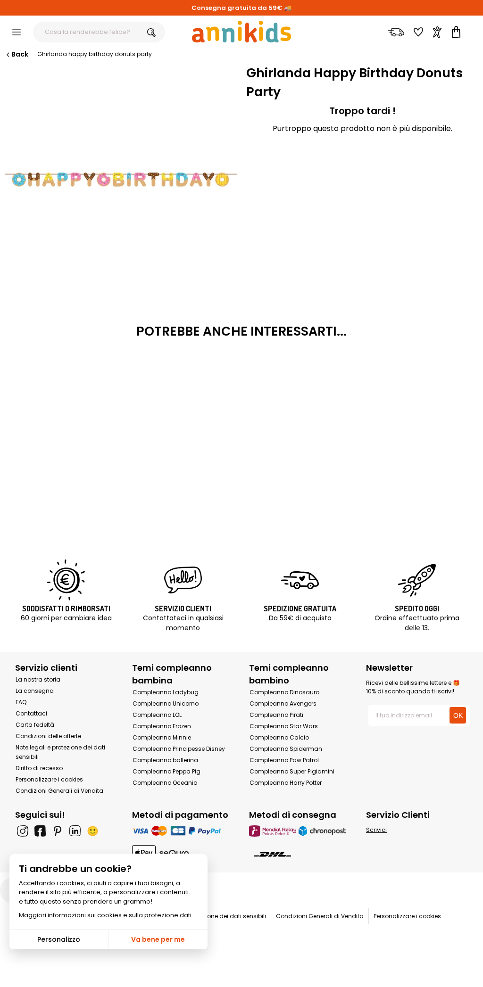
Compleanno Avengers (283, 703)
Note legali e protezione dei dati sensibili (209, 916)
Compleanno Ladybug (166, 692)
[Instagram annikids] (22, 831)
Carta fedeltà (35, 725)
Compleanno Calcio (279, 737)
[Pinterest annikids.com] (57, 831)
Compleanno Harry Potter (286, 783)
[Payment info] (183, 830)
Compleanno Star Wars (284, 726)
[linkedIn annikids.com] (75, 831)
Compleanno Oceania (165, 783)
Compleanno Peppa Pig (166, 771)
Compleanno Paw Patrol (284, 760)
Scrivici (376, 830)
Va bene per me (158, 939)
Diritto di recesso (39, 768)
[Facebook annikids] (40, 831)
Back (19, 54)
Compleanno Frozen (162, 726)
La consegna (35, 691)
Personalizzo (58, 939)
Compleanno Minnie (162, 737)
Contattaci (31, 713)
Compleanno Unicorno (166, 703)
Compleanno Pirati (276, 715)
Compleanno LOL (157, 715)
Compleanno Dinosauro (284, 692)
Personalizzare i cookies (49, 779)
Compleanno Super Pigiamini (292, 771)
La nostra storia (38, 679)
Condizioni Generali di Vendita (59, 791)
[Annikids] (241, 31)
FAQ (21, 702)
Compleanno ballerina (165, 760)
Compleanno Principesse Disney (179, 749)
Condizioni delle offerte (48, 736)
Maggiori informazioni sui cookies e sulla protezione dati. (106, 915)
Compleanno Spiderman (286, 749)
